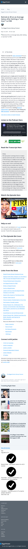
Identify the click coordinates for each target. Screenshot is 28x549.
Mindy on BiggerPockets (9, 286)
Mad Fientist (8, 331)
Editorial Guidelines (5, 519)
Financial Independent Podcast (11, 350)
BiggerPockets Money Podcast (9, 12)
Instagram (3, 536)
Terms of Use (3, 521)
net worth (19, 248)
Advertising (3, 510)
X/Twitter (5, 355)
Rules (2, 522)
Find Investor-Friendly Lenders (11, 302)
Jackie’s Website (7, 352)
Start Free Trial (5, 494)
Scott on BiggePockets (9, 288)
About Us (3, 505)
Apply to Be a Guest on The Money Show (13, 295)
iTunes (19, 227)
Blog (8, 9)
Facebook (3, 531)
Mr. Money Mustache (10, 329)
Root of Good (8, 326)
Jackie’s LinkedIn (7, 348)
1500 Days (8, 334)
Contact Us (3, 513)
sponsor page (6, 362)
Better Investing (9, 324)
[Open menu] (25, 2)
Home (2, 9)
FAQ (2, 525)
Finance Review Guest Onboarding (12, 281)
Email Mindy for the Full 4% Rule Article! (13, 313)
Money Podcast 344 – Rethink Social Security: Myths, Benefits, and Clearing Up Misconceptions (14, 317)
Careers (2, 511)
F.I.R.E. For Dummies (8, 343)
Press (2, 507)
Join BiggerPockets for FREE (10, 283)
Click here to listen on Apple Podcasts (10, 114)
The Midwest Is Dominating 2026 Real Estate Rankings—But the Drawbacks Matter (18, 425)
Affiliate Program (4, 508)
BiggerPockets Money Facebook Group (13, 274)
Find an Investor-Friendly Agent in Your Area (14, 300)
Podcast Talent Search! (9, 297)
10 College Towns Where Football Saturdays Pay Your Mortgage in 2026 (18, 436)
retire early (18, 263)
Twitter (2, 533)
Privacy (2, 524)
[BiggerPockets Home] (6, 2)
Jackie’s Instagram (8, 345)
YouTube (3, 534)
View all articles (5, 448)
